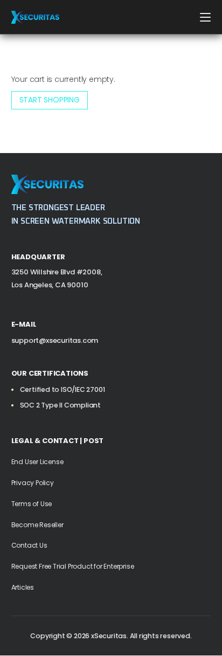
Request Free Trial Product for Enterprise (72, 566)
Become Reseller (37, 524)
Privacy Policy (32, 482)
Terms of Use (31, 503)
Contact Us (29, 545)
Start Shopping (49, 99)
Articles (22, 587)
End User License (37, 461)
